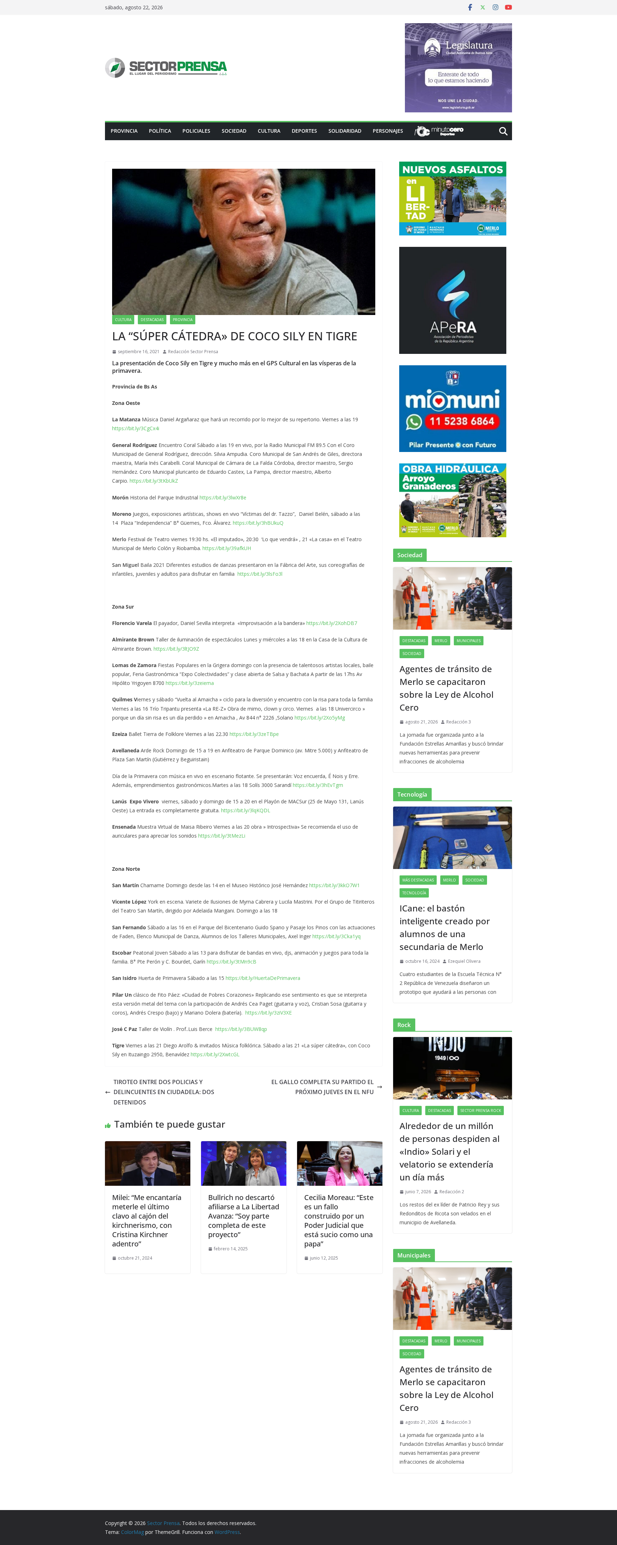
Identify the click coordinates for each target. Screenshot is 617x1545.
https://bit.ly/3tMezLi (221, 835)
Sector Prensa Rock (480, 1110)
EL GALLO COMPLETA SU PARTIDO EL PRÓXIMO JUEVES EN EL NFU (322, 1087)
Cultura (269, 130)
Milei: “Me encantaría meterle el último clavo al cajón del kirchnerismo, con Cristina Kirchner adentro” (146, 1221)
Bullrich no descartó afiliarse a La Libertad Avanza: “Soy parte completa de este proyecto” (243, 1216)
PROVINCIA (124, 130)
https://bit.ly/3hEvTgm (318, 785)
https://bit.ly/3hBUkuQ (258, 522)
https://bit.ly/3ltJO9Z (176, 648)
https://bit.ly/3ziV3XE (268, 1012)
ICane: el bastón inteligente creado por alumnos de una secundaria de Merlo (445, 927)
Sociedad (234, 130)
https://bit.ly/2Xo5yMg (320, 717)
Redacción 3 (458, 722)
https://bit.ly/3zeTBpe (254, 734)
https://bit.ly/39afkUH (226, 548)
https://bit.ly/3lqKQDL (245, 810)
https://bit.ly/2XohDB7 (331, 623)
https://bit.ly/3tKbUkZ (154, 480)
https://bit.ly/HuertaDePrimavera (263, 978)
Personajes (388, 130)
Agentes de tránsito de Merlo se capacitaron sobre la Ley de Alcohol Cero (446, 688)
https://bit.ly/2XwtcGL (215, 1054)
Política (160, 130)
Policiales (196, 130)
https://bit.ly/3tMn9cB (231, 961)
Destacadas (152, 319)
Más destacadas (418, 880)
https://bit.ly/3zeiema (190, 683)
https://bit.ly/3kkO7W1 (334, 885)
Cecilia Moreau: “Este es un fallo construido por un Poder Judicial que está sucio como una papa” (338, 1221)
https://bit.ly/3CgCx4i (135, 428)
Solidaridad (344, 130)
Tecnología (414, 892)
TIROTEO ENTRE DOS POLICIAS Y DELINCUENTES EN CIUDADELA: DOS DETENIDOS (164, 1092)
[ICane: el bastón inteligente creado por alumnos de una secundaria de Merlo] (452, 838)
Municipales (469, 640)
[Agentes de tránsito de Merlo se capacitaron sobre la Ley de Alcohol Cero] (452, 598)
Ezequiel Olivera (464, 961)
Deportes (304, 130)
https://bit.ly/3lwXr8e (223, 497)
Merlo (441, 640)
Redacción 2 (452, 1192)
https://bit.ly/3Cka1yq (336, 936)
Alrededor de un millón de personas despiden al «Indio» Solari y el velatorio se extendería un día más (450, 1151)
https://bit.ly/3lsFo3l (259, 573)
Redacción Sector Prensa (193, 352)
